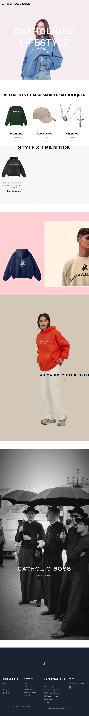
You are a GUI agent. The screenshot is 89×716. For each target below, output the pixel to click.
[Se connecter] (86, 4)
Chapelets (72, 133)
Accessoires (44, 133)
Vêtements (16, 133)
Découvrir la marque (45, 575)
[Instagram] (70, 687)
